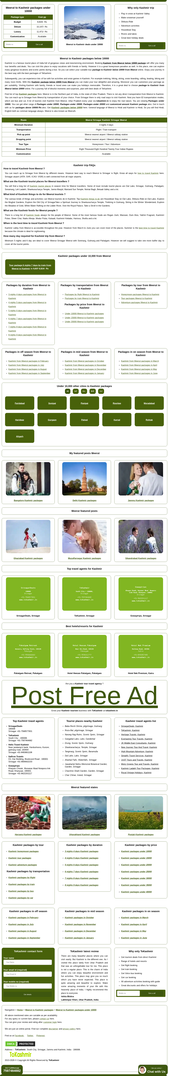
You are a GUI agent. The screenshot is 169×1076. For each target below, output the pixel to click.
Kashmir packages (28, 94)
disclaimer (53, 1029)
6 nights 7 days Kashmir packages (81, 871)
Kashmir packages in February (23, 917)
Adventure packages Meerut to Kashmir (139, 302)
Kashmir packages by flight (21, 877)
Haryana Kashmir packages (28, 834)
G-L (84, 391)
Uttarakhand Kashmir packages (84, 834)
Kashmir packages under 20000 (136, 865)
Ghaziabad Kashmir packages (28, 558)
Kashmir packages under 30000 (136, 878)
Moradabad (149, 403)
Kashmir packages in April (134, 924)
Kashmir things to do (90, 199)
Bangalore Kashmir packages (28, 500)
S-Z (101, 391)
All (68, 391)
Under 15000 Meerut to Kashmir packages (84, 317)
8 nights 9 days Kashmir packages (81, 885)
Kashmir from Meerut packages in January (84, 373)
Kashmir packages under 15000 (136, 858)
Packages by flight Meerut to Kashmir (82, 294)
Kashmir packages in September (24, 938)
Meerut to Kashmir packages (39, 1010)
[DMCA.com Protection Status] (20, 1046)
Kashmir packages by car (20, 898)
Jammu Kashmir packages (141, 500)
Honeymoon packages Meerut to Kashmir (140, 294)
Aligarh (19, 436)
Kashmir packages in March (134, 917)
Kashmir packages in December (80, 931)
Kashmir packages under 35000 (136, 885)
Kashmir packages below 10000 (66, 107)
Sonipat (52, 403)
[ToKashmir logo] (20, 1056)
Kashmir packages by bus (21, 891)
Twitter (30, 1035)
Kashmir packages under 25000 (136, 871)
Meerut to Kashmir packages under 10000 (76, 1010)
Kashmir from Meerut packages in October (84, 361)
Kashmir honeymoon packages (23, 851)
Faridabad (20, 403)
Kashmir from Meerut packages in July (26, 365)
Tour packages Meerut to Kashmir (136, 298)
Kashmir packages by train (21, 884)
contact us (44, 1018)
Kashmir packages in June (134, 938)
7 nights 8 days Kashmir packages (81, 878)
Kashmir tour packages (19, 858)
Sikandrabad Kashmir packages (140, 558)
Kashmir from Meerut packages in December (85, 369)
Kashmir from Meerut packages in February (28, 361)
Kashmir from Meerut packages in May (139, 369)
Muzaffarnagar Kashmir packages (84, 558)
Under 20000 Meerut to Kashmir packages (84, 321)
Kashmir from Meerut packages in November (85, 365)
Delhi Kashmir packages (84, 500)
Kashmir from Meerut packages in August (27, 369)
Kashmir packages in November (80, 924)
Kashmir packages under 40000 (136, 892)
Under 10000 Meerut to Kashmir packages (84, 313)
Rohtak (149, 420)
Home (20, 1010)
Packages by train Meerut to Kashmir (82, 298)
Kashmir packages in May (133, 931)
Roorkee (117, 403)
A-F (75, 391)
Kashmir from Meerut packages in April (139, 365)
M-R (92, 391)
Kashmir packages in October (79, 917)
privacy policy (69, 1029)
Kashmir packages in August (22, 931)
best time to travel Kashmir (151, 228)
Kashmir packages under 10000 (136, 851)
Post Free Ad (84, 695)
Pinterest (40, 1035)
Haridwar (19, 420)
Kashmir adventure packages (22, 865)
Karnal (117, 420)
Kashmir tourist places (40, 186)
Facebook (19, 1035)
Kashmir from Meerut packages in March (140, 361)
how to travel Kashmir (148, 173)
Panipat (84, 403)
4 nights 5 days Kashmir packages (81, 858)
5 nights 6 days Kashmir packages (81, 865)
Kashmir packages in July (21, 924)
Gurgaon (52, 420)
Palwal (84, 420)
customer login (50, 1022)
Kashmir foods (33, 215)
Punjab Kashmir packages (141, 834)
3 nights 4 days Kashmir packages (81, 851)
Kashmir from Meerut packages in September (29, 373)
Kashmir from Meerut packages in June (139, 373)
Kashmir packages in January (79, 938)
